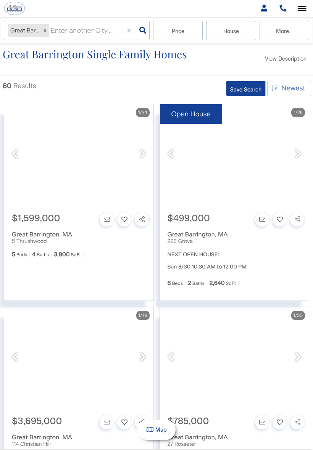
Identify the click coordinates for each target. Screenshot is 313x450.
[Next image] (142, 154)
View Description (286, 59)
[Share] (142, 219)
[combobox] (52, 30)
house (231, 31)
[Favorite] (124, 219)
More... (284, 31)
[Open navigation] (302, 9)
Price (178, 31)
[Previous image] (15, 154)
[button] (45, 30)
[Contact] (107, 219)
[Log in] (264, 8)
